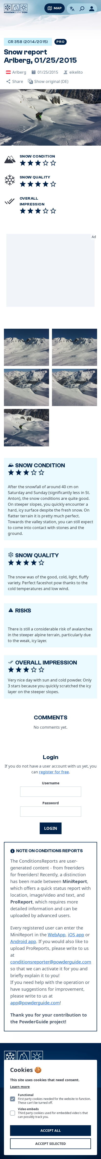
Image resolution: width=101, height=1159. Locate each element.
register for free (54, 772)
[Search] (81, 8)
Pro (60, 42)
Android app (23, 941)
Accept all (50, 1130)
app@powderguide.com (35, 1003)
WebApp (56, 935)
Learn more (20, 1086)
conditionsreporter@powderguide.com (50, 962)
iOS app (76, 935)
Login (50, 828)
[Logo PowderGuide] (15, 8)
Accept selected (50, 1143)
